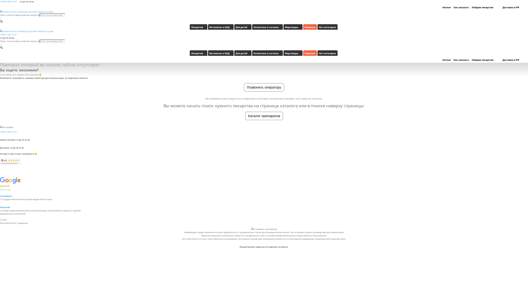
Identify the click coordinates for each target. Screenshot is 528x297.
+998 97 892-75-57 (8, 1)
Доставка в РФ (511, 7)
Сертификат (6, 196)
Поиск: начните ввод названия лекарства (20, 15)
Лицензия (5, 207)
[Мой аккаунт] (522, 7)
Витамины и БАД (219, 27)
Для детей (241, 27)
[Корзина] (525, 7)
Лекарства (197, 27)
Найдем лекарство (482, 7)
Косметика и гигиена (266, 27)
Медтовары (291, 27)
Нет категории (327, 27)
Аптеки (446, 7)
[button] (46, 184)
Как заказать (461, 7)
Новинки (310, 27)
